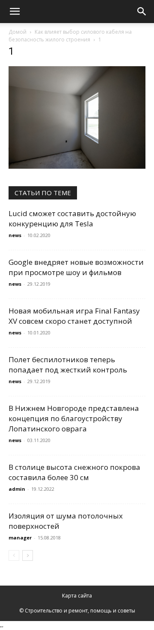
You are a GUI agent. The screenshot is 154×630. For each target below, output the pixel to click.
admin (17, 489)
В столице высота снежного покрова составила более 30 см (74, 472)
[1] (77, 166)
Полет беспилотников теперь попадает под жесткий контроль (68, 365)
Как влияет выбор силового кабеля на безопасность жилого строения (70, 35)
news (15, 235)
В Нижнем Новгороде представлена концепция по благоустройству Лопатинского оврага (74, 418)
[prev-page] (14, 555)
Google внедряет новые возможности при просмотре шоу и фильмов (76, 267)
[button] (14, 11)
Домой (18, 31)
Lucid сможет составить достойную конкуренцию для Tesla (72, 218)
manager (20, 537)
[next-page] (27, 555)
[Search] (142, 11)
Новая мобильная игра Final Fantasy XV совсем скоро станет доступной (74, 316)
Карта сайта (77, 595)
